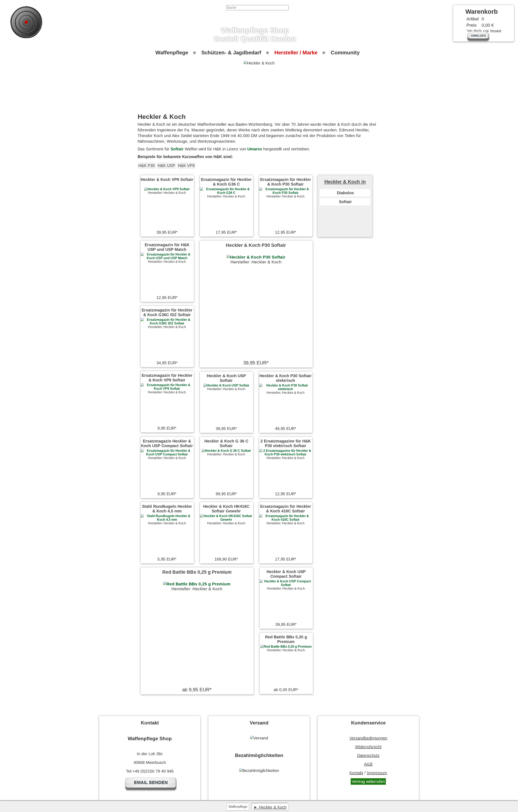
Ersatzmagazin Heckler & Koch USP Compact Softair (167, 443)
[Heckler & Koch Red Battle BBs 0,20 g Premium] (286, 646)
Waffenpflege (171, 53)
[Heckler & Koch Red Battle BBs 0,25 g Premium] (197, 584)
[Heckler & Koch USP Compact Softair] (286, 585)
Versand (495, 30)
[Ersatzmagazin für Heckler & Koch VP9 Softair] (167, 388)
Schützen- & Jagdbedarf (231, 53)
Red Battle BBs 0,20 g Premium (286, 639)
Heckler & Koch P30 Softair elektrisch (285, 378)
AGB (368, 764)
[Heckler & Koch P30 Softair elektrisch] (285, 389)
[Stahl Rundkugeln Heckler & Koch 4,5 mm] (167, 519)
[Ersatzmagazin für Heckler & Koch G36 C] (226, 192)
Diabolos (345, 193)
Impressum (377, 773)
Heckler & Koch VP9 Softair (167, 179)
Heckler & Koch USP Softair (226, 378)
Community (345, 53)
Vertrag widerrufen (368, 781)
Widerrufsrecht (368, 746)
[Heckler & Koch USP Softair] (226, 385)
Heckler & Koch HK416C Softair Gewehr (226, 508)
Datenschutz (368, 755)
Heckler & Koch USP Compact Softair (286, 574)
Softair (177, 149)
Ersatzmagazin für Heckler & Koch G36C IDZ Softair (167, 312)
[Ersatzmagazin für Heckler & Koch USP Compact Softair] (167, 454)
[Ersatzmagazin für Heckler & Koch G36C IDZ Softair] (167, 323)
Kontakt (356, 773)
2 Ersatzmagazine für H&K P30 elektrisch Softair (285, 443)
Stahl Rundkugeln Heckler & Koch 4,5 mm (167, 508)
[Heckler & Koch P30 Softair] (256, 257)
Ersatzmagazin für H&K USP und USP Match (167, 247)
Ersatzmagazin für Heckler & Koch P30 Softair (285, 181)
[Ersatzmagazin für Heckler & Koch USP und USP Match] (167, 258)
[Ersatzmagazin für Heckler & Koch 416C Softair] (285, 519)
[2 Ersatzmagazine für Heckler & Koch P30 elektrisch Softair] (285, 454)
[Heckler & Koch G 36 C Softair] (226, 450)
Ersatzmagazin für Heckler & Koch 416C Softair (285, 508)
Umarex (254, 149)
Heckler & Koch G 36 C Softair (226, 443)
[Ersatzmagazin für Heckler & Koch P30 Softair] (285, 192)
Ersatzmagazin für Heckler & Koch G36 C (226, 181)
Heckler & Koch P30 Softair (256, 245)
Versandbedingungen (368, 738)
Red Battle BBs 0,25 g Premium (196, 572)
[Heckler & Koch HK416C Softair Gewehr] (226, 519)
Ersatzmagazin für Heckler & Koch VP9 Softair (167, 377)
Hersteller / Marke (295, 53)
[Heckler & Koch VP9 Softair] (167, 189)
